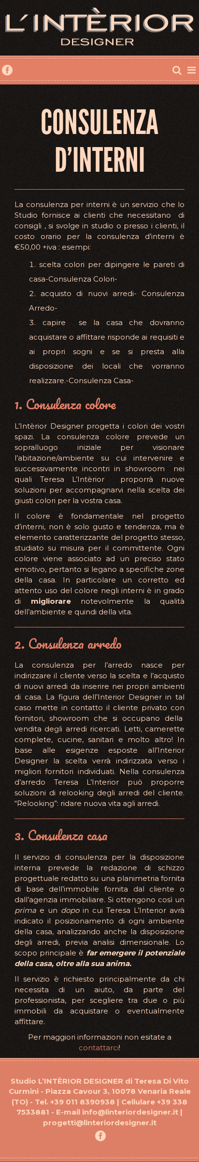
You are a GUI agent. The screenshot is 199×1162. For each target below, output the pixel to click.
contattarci (99, 1047)
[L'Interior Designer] (99, 28)
